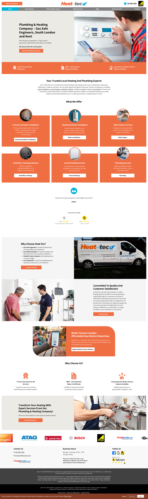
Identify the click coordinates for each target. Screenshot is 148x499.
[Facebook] (114, 453)
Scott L (74, 202)
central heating (55, 89)
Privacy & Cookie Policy (73, 492)
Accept (140, 496)
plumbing (97, 89)
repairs (83, 89)
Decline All (132, 496)
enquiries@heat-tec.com (23, 456)
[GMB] (118, 453)
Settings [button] (124, 496)
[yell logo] (122, 453)
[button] (12, 3)
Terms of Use (61, 492)
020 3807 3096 (19, 452)
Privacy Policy (67, 496)
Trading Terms (85, 492)
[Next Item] (144, 438)
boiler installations (44, 89)
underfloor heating (67, 89)
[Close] (146, 496)
